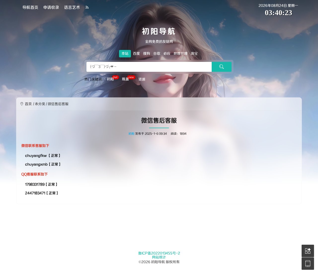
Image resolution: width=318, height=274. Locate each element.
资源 (141, 79)
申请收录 (51, 7)
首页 (28, 104)
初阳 (112, 78)
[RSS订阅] (87, 7)
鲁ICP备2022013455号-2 (159, 253)
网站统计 (159, 257)
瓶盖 (128, 78)
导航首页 (30, 7)
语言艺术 (72, 7)
